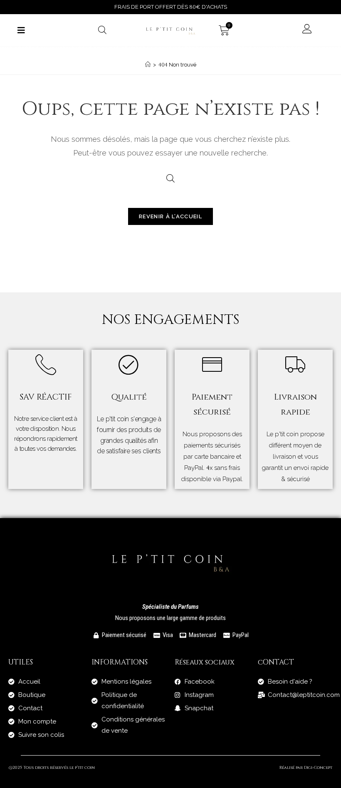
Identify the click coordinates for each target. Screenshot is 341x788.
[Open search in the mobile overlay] (102, 30)
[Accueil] (148, 65)
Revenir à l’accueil (170, 216)
